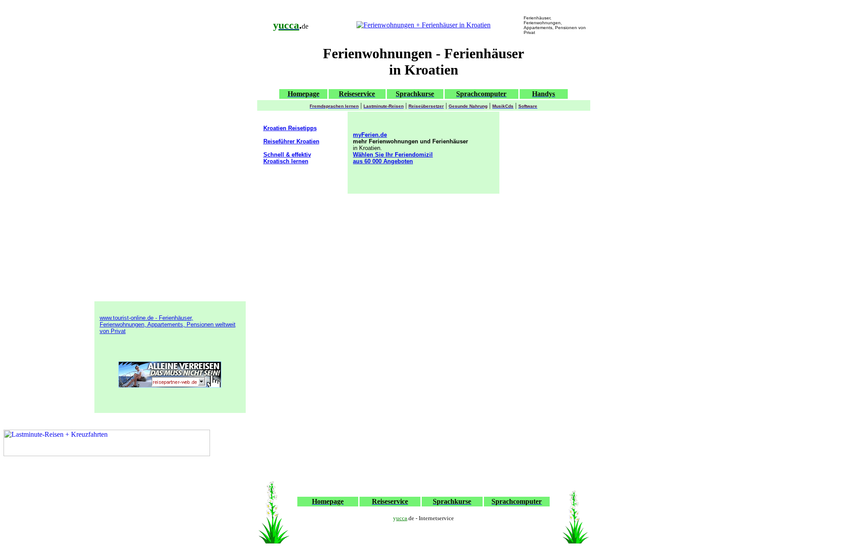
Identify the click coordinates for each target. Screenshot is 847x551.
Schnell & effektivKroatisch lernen (287, 158)
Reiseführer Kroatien (291, 141)
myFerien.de (370, 134)
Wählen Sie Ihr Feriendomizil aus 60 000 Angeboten (393, 158)
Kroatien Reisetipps (290, 128)
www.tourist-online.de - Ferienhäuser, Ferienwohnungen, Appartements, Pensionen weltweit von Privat (168, 324)
